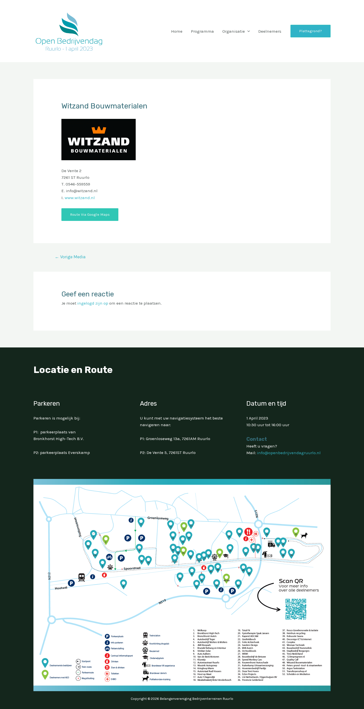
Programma (202, 31)
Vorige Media (70, 257)
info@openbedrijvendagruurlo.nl (289, 452)
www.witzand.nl (80, 197)
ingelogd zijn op (92, 303)
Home (176, 31)
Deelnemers (269, 31)
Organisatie (233, 31)
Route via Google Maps (90, 214)
